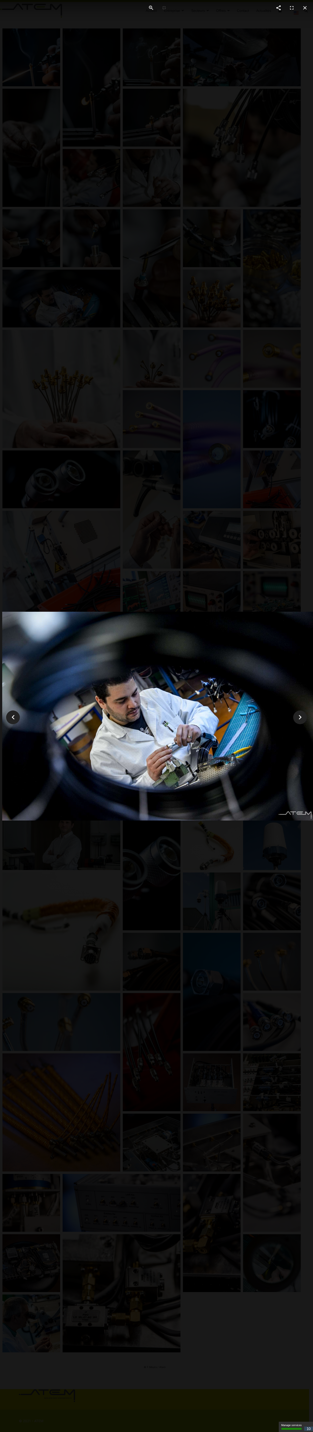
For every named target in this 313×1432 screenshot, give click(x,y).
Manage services (291, 1425)
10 (309, 1429)
